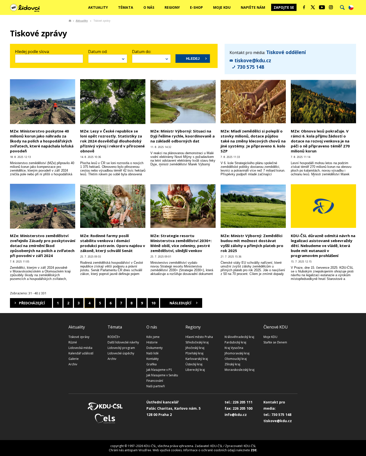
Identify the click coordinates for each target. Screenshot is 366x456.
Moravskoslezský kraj (239, 370)
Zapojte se (284, 7)
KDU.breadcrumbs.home (69, 20)
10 (153, 303)
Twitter (313, 7)
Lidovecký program (121, 348)
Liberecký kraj (195, 370)
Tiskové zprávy (78, 337)
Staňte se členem (275, 342)
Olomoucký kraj (236, 359)
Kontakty (152, 359)
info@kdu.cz (236, 414)
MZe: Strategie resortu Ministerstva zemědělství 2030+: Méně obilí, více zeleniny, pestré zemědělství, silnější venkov (181, 243)
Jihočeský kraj (194, 348)
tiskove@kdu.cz (253, 60)
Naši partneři (155, 386)
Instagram (331, 7)
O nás (148, 7)
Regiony (172, 7)
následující (180, 303)
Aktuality (98, 7)
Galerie (73, 359)
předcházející (32, 303)
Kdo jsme (153, 337)
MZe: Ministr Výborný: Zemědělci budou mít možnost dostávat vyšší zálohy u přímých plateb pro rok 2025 (252, 243)
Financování (154, 381)
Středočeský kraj (197, 342)
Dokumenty (154, 348)
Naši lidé (152, 353)
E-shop (196, 7)
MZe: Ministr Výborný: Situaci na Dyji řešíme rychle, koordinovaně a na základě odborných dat (182, 136)
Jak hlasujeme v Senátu (162, 375)
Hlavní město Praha (199, 337)
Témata (125, 7)
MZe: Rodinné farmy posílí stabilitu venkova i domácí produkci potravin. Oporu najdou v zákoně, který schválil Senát (112, 243)
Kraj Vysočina (234, 348)
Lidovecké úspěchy (121, 353)
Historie (152, 342)
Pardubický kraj (235, 342)
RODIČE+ (114, 337)
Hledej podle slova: (32, 51)
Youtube (322, 7)
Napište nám (253, 7)
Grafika (151, 364)
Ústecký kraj (193, 364)
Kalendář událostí (80, 353)
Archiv (72, 364)
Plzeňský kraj (194, 353)
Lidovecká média (80, 348)
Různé (72, 342)
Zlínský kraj (232, 364)
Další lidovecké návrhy (123, 342)
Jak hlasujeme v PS (159, 370)
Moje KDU (222, 7)
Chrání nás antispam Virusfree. (130, 450)
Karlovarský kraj (196, 359)
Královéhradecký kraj (239, 337)
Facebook (304, 7)
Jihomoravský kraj (237, 353)
